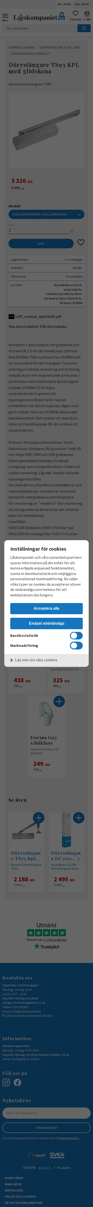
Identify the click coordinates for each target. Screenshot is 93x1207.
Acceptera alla (46, 608)
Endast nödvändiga (46, 623)
